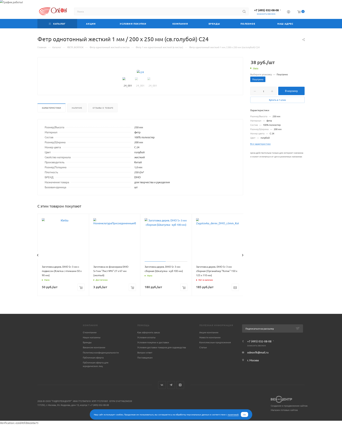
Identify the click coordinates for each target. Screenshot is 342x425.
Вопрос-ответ (144, 352)
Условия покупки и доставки (153, 342)
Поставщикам (145, 357)
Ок (244, 414)
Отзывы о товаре (103, 107)
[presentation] (37, 255)
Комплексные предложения (215, 342)
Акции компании (208, 332)
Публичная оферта (93, 357)
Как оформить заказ (148, 332)
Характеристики (51, 107)
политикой (233, 414)
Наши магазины (91, 337)
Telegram (171, 385)
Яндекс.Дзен (180, 385)
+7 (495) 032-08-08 (266, 10)
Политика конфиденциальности (101, 352)
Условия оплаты (146, 337)
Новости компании (210, 337)
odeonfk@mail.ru (258, 352)
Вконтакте (162, 385)
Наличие (77, 107)
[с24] (140, 72)
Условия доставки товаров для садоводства (161, 347)
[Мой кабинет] (288, 12)
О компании (90, 332)
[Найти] (244, 11)
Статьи (203, 347)
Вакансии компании (94, 347)
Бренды (87, 342)
